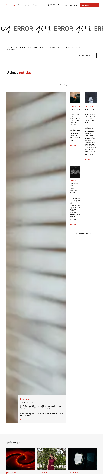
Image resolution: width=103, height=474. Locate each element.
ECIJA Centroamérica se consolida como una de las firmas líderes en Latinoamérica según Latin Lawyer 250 (40, 407)
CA (54, 5)
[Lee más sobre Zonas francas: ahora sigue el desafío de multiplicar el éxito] (91, 97)
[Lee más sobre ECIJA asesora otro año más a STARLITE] (75, 172)
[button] (58, 5)
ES (44, 5)
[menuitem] (35, 5)
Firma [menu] (19, 5)
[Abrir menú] (40, 5)
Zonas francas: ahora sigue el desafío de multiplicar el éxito (90, 118)
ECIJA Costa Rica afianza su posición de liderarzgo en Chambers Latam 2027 (75, 119)
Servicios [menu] (27, 5)
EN (48, 5)
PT (51, 5)
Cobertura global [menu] (70, 5)
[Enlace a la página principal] (9, 5)
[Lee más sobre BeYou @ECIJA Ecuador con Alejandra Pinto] (51, 459)
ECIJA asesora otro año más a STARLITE (75, 191)
